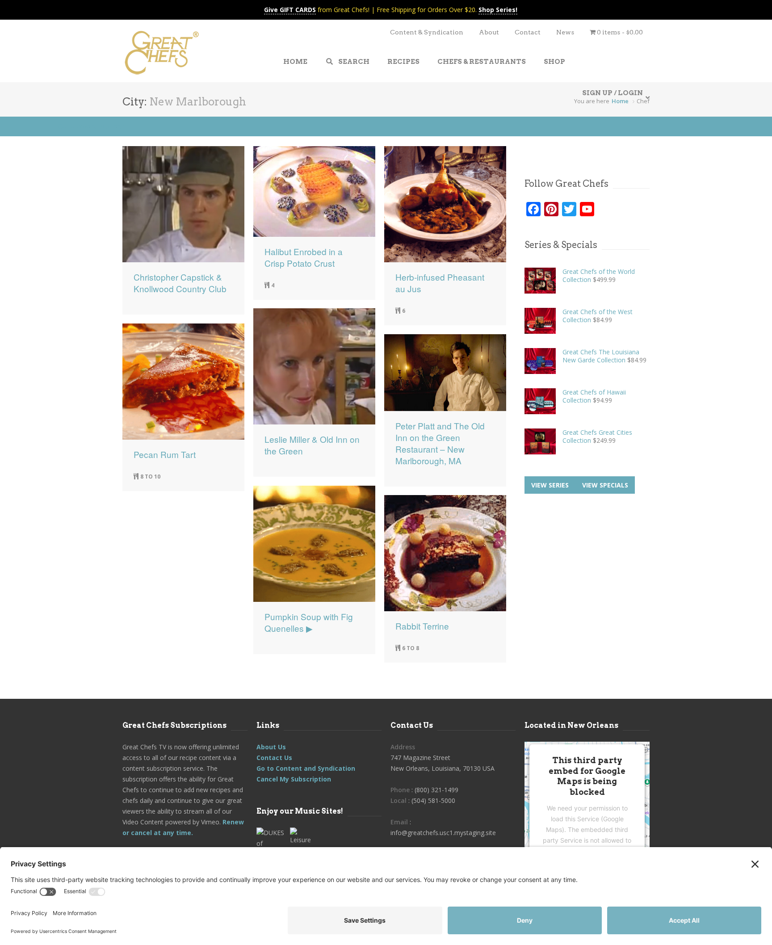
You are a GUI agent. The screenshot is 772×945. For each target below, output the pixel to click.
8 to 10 (150, 476)
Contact (528, 32)
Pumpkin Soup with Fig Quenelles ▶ (308, 622)
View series (550, 485)
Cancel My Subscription (293, 779)
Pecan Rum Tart (165, 454)
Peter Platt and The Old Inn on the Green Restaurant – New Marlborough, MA (440, 443)
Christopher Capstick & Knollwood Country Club (180, 282)
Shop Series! (497, 9)
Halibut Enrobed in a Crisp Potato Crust (303, 257)
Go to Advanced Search (92, 126)
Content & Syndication (426, 32)
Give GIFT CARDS (290, 9)
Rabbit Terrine (422, 626)
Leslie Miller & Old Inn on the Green (312, 445)
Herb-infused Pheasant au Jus (439, 282)
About (489, 32)
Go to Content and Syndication (305, 768)
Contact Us (274, 757)
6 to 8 (410, 648)
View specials (605, 485)
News (565, 32)
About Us (271, 747)
